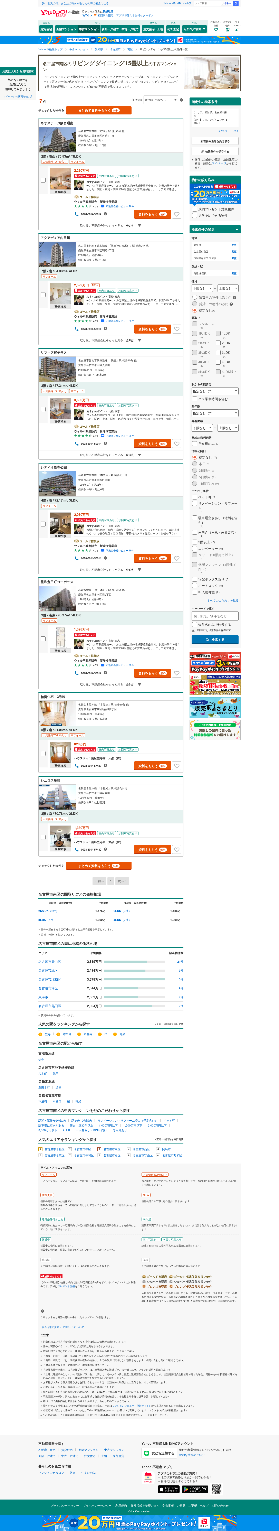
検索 (236, 3)
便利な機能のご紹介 (192, 1455)
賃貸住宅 (46, 29)
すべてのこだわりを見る (223, 600)
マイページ (219, 163)
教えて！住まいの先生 (84, 1473)
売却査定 (173, 29)
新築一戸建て (110, 29)
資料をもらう (152, 214)
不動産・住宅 (47, 1450)
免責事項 (168, 1505)
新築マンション (66, 29)
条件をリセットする (228, 130)
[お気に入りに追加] (176, 214)
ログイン (86, 15)
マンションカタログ (51, 1473)
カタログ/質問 (192, 29)
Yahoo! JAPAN (172, 3)
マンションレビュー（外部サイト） (131, 1405)
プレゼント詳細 (66, 1286)
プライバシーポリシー (64, 1505)
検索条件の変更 (203, 229)
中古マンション (89, 29)
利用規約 (121, 1505)
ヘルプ (187, 3)
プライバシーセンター (97, 1505)
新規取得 (108, 11)
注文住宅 (149, 29)
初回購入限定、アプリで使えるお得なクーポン (125, 15)
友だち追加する (163, 1453)
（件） (48, 911)
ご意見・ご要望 (187, 1505)
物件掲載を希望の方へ (145, 1505)
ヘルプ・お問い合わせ (214, 1505)
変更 (234, 245)
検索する (218, 639)
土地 (160, 29)
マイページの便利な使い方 (18, 96)
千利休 (228, 3)
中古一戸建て (130, 29)
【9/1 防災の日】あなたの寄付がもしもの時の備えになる (74, 3)
